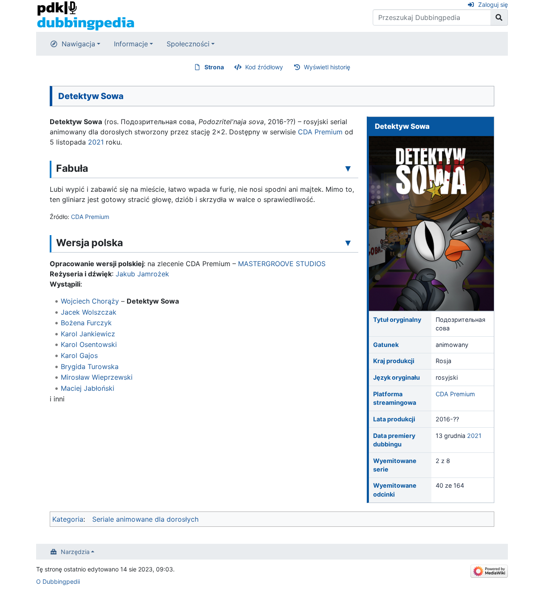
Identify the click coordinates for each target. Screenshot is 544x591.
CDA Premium (455, 394)
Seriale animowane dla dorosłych (145, 519)
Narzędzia (75, 551)
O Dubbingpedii (58, 581)
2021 (474, 435)
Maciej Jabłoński (87, 388)
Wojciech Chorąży (90, 301)
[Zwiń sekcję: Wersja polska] (348, 242)
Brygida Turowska (90, 366)
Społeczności (188, 44)
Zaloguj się (493, 4)
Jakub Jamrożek (142, 274)
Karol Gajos (79, 355)
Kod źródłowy (264, 67)
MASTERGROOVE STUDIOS (282, 263)
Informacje (131, 44)
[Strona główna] (85, 15)
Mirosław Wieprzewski (97, 377)
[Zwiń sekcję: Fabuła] (348, 168)
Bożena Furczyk (86, 322)
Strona (214, 67)
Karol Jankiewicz (88, 334)
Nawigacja (78, 44)
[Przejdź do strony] (499, 17)
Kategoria (67, 519)
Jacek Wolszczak (88, 312)
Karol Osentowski (89, 344)
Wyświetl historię (327, 67)
